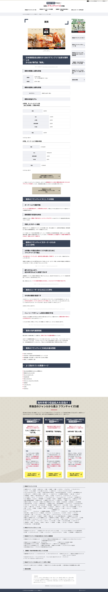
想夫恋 (32, 495)
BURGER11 (71, 501)
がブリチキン (48, 512)
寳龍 (32, 522)
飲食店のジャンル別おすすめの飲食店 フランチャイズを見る (46, 190)
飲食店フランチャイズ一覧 (30, 9)
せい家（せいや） (27, 494)
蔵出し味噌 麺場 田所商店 (29, 500)
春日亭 (58, 501)
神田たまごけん (39, 500)
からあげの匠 (50, 508)
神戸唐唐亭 (41, 498)
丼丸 (63, 506)
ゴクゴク (36, 503)
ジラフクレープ (59, 495)
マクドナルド (33, 516)
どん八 (30, 508)
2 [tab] (32, 447)
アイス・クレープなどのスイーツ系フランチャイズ (33, 558)
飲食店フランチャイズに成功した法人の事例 (53, 565)
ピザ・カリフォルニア (57, 514)
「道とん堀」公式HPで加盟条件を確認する (74, 474)
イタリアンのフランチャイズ (52, 553)
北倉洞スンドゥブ (27, 489)
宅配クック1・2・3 (34, 512)
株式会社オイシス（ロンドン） (30, 530)
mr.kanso (37, 522)
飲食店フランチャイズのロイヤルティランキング (72, 539)
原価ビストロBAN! (27, 501)
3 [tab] (34, 447)
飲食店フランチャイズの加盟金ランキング (32, 542)
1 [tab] (31, 447)
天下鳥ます (71, 522)
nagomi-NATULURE (28, 503)
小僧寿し (59, 522)
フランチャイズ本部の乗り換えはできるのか (44, 547)
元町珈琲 (53, 522)
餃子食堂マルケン (78, 497)
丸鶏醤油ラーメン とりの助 (73, 516)
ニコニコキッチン (27, 384)
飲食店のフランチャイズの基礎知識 (46, 10)
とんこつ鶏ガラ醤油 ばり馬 (60, 516)
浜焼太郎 (42, 512)
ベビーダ (80, 506)
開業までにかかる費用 (56, 545)
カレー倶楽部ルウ (27, 498)
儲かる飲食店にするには (28, 547)
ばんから (35, 498)
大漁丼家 (40, 508)
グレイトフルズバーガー (29, 374)
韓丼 (46, 489)
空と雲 (25, 532)
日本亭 (59, 520)
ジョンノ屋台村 (33, 490)
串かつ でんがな (65, 519)
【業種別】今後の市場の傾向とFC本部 (61, 10)
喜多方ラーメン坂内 (37, 494)
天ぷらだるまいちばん (78, 503)
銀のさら (62, 517)
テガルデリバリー (75, 517)
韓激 (55, 489)
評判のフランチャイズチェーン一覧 (77, 45)
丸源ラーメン (45, 494)
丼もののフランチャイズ (28, 556)
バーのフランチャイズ (41, 553)
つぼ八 (25, 386)
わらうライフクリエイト (57, 532)
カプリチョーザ (35, 519)
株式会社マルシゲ (79, 532)
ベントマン (75, 495)
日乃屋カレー (75, 508)
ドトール (71, 519)
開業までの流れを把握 (46, 545)
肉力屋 (82, 517)
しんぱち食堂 (48, 498)
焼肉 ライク (58, 506)
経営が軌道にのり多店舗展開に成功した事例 (72, 565)
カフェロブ (36, 501)
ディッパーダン (56, 519)
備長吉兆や (77, 522)
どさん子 (69, 492)
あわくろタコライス (28, 378)
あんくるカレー (78, 505)
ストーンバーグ (43, 519)
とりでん (33, 520)
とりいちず (70, 497)
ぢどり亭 (64, 512)
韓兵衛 (51, 489)
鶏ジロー (47, 522)
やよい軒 (38, 506)
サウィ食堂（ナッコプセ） (43, 490)
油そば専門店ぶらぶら (78, 492)
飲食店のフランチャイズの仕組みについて (32, 539)
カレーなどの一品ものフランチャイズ (54, 556)
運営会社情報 (75, 79)
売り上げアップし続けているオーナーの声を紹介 (33, 565)
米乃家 (52, 495)
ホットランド (48, 532)
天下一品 (64, 522)
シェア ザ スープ (69, 503)
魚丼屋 (34, 508)
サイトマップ (83, 590)
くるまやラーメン (53, 494)
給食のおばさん (43, 503)
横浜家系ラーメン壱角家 (54, 517)
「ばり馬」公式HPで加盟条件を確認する (32, 474)
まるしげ (78, 494)
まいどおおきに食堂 (66, 520)
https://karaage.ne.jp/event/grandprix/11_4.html (50, 66)
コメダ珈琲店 (78, 501)
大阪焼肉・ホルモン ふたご (49, 500)
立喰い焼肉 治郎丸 (36, 524)
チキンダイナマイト (76, 489)
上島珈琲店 (26, 522)
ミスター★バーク (75, 520)
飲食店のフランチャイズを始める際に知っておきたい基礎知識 (77, 54)
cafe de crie (51, 506)
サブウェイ (76, 512)
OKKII (39, 492)
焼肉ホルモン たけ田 (77, 498)
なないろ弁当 (65, 505)
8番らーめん (32, 506)
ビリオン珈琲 (52, 520)
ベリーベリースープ (67, 514)
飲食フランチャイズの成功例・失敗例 (65, 542)
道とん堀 (72, 494)
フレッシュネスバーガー (61, 497)
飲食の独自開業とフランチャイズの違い (31, 543)
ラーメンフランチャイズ (40, 556)
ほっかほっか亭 (42, 505)
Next (40, 441)
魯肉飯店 (59, 498)
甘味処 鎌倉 (49, 505)
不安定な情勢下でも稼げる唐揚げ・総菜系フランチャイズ (47, 176)
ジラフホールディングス (33, 532)
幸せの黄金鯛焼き (60, 503)
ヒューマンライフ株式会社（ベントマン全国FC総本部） (72, 530)
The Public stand (27, 524)
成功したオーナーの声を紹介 (77, 9)
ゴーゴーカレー (39, 514)
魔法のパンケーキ (57, 505)
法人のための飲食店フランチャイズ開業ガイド (98, 1)
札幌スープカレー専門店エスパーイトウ (47, 501)
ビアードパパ (40, 520)
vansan (25, 506)
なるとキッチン (65, 511)
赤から (71, 505)
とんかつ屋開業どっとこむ (42, 517)
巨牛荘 (42, 522)
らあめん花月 (26, 514)
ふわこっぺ (69, 508)
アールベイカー (40, 497)
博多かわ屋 (26, 516)
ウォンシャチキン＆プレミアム (30, 492)
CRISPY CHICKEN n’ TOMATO (48, 492)
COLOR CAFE (26, 376)
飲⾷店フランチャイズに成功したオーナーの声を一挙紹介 (77, 72)
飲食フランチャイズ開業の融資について (61, 543)
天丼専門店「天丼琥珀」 (63, 494)
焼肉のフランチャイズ (64, 553)
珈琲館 (45, 516)
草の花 (34, 489)
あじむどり (57, 508)
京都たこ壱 (51, 516)
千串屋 (68, 517)
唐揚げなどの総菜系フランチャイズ (77, 553)
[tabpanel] (33, 441)
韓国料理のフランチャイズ (29, 553)
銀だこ (47, 495)
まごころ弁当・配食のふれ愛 (75, 511)
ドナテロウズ (78, 519)
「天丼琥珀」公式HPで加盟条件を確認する (53, 474)
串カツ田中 (26, 512)
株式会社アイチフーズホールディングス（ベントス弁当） (48, 530)
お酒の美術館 (75, 514)
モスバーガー (26, 505)
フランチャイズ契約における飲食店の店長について (51, 539)
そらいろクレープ (67, 495)
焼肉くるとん (40, 489)
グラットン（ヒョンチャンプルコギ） (31, 380)
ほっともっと (36, 511)
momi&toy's (44, 506)
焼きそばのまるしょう (40, 495)
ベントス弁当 (26, 497)
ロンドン (33, 497)
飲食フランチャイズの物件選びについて (31, 545)
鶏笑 (45, 508)
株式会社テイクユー (67, 498)
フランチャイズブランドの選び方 (69, 545)
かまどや (69, 512)
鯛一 (32, 514)
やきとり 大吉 (34, 505)
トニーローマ (26, 520)
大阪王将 (25, 382)
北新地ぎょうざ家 (51, 503)
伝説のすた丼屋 (27, 519)
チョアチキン (67, 489)
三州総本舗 (26, 495)
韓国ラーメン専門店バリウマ (29, 517)
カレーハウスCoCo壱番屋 (71, 506)
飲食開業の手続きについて (46, 543)
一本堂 (63, 508)
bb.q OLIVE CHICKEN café (61, 492)
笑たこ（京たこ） (47, 514)
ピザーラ (46, 520)
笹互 (25, 508)
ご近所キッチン (53, 490)
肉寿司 (66, 500)
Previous (24, 441)
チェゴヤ (26, 490)
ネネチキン (26, 388)
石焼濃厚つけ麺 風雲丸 (46, 511)
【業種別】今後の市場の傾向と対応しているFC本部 (77, 62)
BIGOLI (54, 498)
